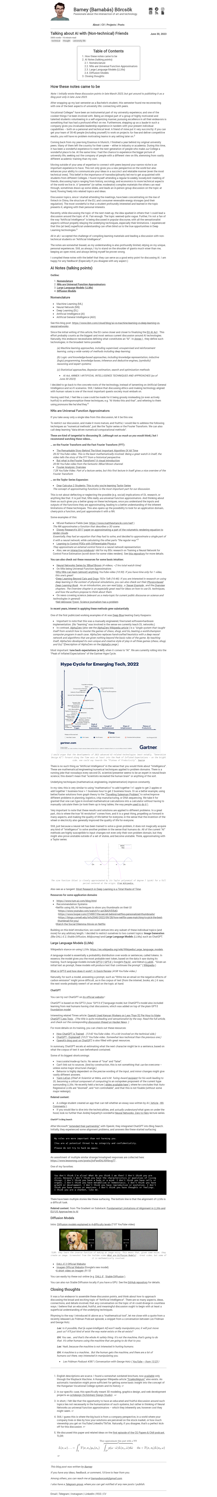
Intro (119, 585)
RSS (98, 1493)
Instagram (77, 1493)
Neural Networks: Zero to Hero (132, 1113)
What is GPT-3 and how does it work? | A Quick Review (81, 971)
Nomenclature (97, 62)
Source (141, 760)
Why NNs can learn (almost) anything (77, 572)
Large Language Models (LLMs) (107, 69)
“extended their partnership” (84, 1126)
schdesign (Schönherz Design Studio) (91, 1395)
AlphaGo (106, 644)
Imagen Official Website (70, 1267)
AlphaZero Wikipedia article (112, 627)
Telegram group (74, 1484)
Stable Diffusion (114, 1276)
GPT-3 (99, 961)
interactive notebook (82, 550)
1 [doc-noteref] (73, 111)
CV (104, 1493)
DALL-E (99, 1276)
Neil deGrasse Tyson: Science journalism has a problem (87, 601)
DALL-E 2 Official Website (71, 1264)
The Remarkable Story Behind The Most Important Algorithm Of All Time (97, 450)
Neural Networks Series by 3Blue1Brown (79, 565)
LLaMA (149, 961)
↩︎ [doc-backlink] (123, 1385)
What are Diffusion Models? (121, 1255)
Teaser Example (135, 585)
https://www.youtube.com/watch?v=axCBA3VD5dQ (88, 910)
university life (79, 40)
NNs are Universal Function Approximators (113, 66)
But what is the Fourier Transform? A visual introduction (88, 460)
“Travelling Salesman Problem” (122, 794)
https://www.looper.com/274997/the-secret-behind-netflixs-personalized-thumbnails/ (106, 914)
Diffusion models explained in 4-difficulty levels (84, 1224)
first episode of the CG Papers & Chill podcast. (139, 1432)
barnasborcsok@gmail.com (106, 1478)
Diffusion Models (99, 72)
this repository (137, 553)
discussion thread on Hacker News (107, 1022)
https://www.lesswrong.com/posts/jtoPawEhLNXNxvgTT (83, 1160)
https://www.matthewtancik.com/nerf (111, 523)
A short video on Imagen (70, 1270)
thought (66, 40)
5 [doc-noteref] (138, 539)
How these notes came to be (101, 56)
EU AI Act (152, 332)
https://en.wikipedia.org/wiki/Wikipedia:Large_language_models (126, 949)
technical (56, 40)
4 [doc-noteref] (87, 403)
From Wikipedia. (125, 883)
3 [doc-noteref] (76, 229)
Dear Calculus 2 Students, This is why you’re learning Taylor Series (94, 485)
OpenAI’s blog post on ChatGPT (74, 1040)
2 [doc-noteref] (134, 135)
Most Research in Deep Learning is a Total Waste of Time (108, 889)
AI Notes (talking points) (98, 59)
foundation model (61, 1009)
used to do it (139, 804)
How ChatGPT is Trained (70, 1033)
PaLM (127, 961)
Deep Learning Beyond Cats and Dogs (77, 578)
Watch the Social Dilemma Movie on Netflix (80, 924)
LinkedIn (89, 1493)
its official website (93, 997)
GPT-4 (108, 961)
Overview (160, 585)
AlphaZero (76, 627)
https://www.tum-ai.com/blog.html (77, 900)
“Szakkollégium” (136, 1379)
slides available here (116, 1084)
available (149, 1375)
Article (154, 1103)
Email (54, 1493)
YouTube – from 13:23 (145, 1361)
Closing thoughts (94, 76)
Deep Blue (118, 615)
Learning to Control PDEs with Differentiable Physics (86, 543)
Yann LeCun (63, 1078)
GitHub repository (138, 1282)
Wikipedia (149, 965)
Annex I (138, 338)
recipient (133, 1078)
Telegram (64, 1493)
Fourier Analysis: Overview (71, 467)
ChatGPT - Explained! (68, 1037)
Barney (88, 1466)
